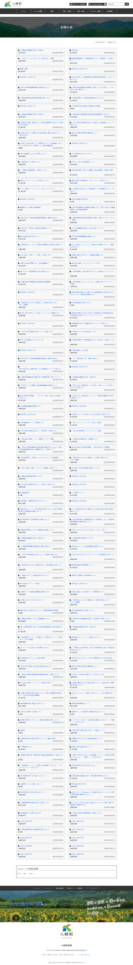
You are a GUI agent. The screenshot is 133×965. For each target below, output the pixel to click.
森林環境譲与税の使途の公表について (32, 703)
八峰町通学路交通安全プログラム (83, 538)
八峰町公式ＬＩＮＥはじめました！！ (32, 600)
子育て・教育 (66, 11)
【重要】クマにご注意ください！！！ (32, 784)
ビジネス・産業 (95, 11)
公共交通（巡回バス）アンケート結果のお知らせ (36, 683)
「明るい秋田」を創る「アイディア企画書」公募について (39, 468)
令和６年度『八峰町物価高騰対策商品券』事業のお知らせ (39, 358)
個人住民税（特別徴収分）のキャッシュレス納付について (91, 180)
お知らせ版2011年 (26, 838)
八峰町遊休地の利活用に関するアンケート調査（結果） (38, 738)
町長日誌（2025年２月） (80, 367)
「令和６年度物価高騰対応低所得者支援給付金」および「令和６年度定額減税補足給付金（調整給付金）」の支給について (40, 448)
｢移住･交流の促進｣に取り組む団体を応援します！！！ (38, 666)
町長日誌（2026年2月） (28, 199)
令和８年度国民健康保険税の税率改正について (35, 87)
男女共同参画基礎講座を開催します (83, 236)
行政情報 (109, 11)
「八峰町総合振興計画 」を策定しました (33, 170)
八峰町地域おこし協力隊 (80, 350)
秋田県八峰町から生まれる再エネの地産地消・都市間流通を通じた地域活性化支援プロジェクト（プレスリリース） (92, 314)
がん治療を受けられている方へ (82, 154)
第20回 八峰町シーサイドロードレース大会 (86, 263)
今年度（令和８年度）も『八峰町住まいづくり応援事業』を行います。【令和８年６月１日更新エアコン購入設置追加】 (40, 144)
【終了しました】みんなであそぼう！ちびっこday (89, 530)
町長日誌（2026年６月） (28, 77)
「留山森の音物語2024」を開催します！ (85, 439)
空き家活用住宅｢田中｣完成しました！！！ (34, 792)
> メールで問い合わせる (83, 955)
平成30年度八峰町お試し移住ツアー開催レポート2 (88, 730)
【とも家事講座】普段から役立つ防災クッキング (88, 228)
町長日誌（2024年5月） (80, 476)
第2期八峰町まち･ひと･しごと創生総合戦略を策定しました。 (40, 720)
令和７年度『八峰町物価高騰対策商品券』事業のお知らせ (39, 218)
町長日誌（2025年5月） (28, 323)
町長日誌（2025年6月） (28, 292)
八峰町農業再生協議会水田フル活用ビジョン (34, 803)
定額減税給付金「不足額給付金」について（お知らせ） (90, 323)
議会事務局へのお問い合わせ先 (30, 813)
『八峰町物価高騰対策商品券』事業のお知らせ (35, 546)
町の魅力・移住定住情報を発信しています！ (86, 468)
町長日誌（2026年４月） (80, 143)
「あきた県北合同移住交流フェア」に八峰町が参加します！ (39, 554)
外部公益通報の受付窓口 (80, 199)
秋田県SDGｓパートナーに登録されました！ (86, 637)
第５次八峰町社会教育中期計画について (85, 133)
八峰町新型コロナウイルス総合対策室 (32, 658)
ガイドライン (48, 888)
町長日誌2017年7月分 (79, 784)
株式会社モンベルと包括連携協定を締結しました (88, 546)
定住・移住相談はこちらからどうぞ (32, 340)
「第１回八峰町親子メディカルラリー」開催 (86, 431)
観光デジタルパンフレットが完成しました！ (34, 180)
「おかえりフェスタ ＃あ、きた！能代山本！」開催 (37, 58)
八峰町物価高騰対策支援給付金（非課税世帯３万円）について (40, 377)
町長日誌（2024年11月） (28, 414)
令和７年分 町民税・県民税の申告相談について (36, 228)
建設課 (22, 730)
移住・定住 (81, 11)
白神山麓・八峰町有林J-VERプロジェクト (34, 501)
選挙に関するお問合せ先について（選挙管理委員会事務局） (39, 610)
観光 (52, 11)
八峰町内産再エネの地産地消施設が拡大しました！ (88, 98)
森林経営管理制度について (80, 703)
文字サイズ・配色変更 (79, 4)
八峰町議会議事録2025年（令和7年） (32, 114)
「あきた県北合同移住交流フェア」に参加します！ (37, 332)
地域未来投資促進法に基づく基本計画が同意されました (90, 776)
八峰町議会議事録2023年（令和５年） (32, 538)
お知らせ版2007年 (26, 854)
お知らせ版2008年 (78, 846)
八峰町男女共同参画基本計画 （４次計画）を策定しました (91, 619)
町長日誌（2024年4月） (80, 484)
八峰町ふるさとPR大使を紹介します (84, 332)
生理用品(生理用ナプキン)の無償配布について (35, 619)
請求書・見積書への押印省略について (84, 575)
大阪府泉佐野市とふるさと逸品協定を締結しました (37, 530)
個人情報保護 (59, 888)
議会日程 (75, 50)
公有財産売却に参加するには (81, 303)
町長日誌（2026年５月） (28, 106)
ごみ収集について (78, 493)
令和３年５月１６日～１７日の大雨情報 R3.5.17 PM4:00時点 (92, 658)
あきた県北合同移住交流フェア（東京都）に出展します (38, 431)
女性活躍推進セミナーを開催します (32, 422)
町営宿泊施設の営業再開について (83, 565)
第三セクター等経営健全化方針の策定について (35, 271)
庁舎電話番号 (24, 493)
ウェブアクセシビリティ (93, 888)
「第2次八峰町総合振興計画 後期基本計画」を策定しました (39, 674)
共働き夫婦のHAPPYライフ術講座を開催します (87, 255)
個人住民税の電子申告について (30, 236)
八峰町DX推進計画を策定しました (31, 476)
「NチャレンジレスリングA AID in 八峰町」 (87, 422)
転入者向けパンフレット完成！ (30, 583)
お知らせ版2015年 (26, 821)
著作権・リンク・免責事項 (74, 888)
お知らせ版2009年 (26, 846)
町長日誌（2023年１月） (80, 583)
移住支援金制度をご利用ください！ (83, 610)
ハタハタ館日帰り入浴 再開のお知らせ (85, 358)
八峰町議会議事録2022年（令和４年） (84, 627)
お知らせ (31, 873)
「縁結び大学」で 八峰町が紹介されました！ (35, 575)
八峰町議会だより (26, 747)
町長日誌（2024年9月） (80, 406)
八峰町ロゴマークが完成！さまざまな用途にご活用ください (91, 414)
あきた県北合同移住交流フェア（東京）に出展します (37, 484)
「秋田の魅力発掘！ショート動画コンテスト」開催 (37, 439)
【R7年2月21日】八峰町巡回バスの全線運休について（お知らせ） (40, 369)
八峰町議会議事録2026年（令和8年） (32, 50)
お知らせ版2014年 (78, 821)
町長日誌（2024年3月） (79, 501)
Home (19, 873)
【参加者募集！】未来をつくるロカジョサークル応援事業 (39, 458)
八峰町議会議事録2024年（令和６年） (84, 377)
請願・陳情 (24, 69)
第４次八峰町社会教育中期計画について (85, 666)
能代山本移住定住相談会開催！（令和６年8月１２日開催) (91, 447)
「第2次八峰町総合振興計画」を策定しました (87, 813)
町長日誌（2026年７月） (80, 69)
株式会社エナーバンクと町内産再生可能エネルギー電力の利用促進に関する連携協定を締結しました (40, 510)
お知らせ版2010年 (78, 838)
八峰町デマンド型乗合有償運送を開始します (34, 592)
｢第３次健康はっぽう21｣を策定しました (33, 154)
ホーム (23, 11)
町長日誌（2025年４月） (28, 350)
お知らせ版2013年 (78, 829)
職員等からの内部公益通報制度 (30, 207)
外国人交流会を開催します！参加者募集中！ (34, 263)
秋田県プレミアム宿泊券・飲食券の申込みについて (88, 712)
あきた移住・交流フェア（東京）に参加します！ (36, 255)
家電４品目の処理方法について (82, 747)
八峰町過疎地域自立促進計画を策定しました (34, 829)
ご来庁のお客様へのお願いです (30, 712)
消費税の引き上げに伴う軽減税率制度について (87, 738)
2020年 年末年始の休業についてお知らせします (88, 674)
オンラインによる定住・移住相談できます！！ (35, 648)
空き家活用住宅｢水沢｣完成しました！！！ (85, 765)
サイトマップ (37, 888)
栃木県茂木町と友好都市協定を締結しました (34, 519)
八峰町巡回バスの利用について (30, 162)
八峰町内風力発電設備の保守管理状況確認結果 (35, 282)
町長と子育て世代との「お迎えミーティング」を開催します (39, 313)
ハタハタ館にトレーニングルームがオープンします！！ (38, 189)
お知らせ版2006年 (78, 854)
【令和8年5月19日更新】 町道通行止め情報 (86, 106)
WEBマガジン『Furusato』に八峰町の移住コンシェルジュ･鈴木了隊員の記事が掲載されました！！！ (92, 793)
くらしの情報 (37, 11)
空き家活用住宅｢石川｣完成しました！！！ (34, 776)
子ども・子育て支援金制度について (83, 162)
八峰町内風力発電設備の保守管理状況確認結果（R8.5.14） (91, 114)
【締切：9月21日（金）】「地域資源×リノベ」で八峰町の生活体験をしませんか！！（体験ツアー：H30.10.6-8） (92, 756)
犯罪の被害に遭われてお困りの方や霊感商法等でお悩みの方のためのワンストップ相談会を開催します (92, 293)
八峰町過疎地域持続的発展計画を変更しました (35, 98)
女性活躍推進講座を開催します (30, 406)
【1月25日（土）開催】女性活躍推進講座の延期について (38, 385)
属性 (25, 873)
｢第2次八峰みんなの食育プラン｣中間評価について (88, 592)
